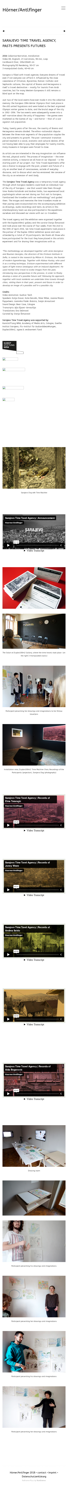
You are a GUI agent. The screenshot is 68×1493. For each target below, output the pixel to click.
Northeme (41, 1480)
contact (41, 1472)
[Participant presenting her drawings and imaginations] (34, 1277)
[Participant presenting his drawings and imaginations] (34, 1222)
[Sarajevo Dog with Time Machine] (34, 449)
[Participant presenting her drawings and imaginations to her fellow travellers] (34, 667)
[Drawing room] (34, 1127)
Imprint (52, 1472)
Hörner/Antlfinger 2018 (22, 1472)
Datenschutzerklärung (34, 1476)
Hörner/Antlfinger (22, 10)
